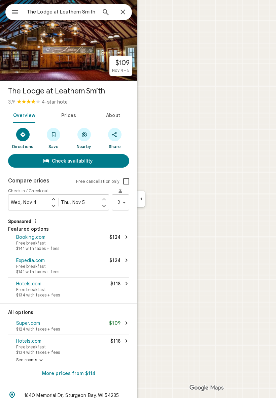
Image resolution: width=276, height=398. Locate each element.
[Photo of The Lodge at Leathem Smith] (68, 40)
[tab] (23, 115)
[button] (68, 243)
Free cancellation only (97, 181)
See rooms (30, 360)
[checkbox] (126, 181)
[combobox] (61, 12)
